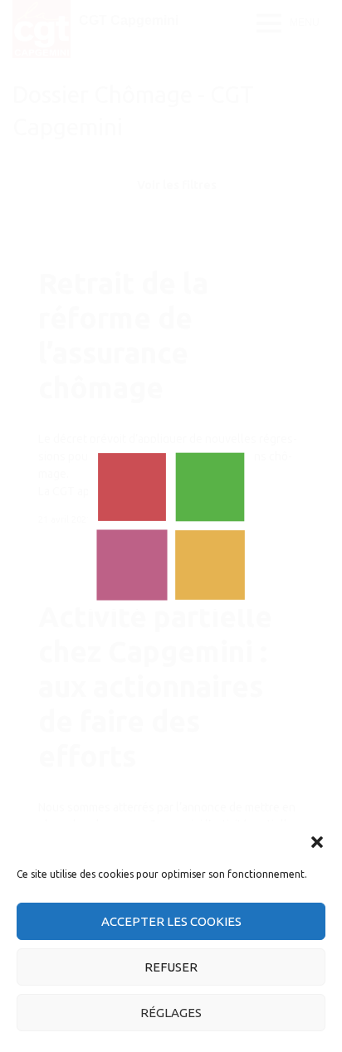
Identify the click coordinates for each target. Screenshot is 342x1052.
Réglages (171, 1013)
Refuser (171, 967)
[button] (317, 842)
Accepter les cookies (171, 921)
